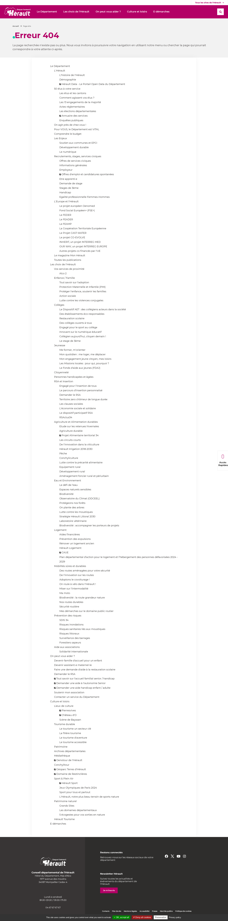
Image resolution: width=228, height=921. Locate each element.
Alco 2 (62, 273)
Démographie (67, 79)
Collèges (59, 305)
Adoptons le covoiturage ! (74, 579)
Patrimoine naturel (65, 801)
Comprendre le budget (67, 133)
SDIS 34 (63, 620)
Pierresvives (69, 710)
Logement (60, 530)
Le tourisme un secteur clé (75, 728)
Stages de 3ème (69, 188)
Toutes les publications (67, 260)
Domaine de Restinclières (71, 774)
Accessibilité (144, 911)
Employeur (65, 169)
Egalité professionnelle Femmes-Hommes (84, 197)
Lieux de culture (63, 706)
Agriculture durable (71, 430)
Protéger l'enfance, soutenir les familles (82, 291)
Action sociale (67, 296)
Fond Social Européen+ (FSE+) (77, 210)
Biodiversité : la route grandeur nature (82, 597)
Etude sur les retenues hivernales (79, 426)
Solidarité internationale (73, 651)
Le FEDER (65, 215)
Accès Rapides (223, 464)
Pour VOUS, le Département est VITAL (76, 129)
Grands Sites (66, 805)
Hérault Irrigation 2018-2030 (75, 449)
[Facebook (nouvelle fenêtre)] (166, 856)
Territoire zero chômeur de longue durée (83, 399)
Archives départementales (70, 751)
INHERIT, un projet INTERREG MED (80, 242)
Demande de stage (70, 183)
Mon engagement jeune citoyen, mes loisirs (85, 358)
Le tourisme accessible (73, 742)
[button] (47, 11)
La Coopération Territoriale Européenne (82, 228)
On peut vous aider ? (62, 656)
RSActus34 (65, 417)
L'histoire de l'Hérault (72, 75)
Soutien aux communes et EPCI (78, 142)
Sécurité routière (69, 606)
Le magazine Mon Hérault (69, 255)
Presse (154, 911)
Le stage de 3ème (70, 341)
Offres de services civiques (75, 160)
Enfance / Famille (64, 278)
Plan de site (116, 911)
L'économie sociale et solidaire (77, 408)
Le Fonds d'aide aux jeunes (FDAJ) (79, 367)
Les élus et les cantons (72, 93)
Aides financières (69, 534)
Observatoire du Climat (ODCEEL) (79, 498)
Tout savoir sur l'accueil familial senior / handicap (85, 678)
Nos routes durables (71, 602)
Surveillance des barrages (74, 638)
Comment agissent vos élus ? (76, 97)
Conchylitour (61, 764)
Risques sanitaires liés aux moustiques (82, 629)
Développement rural (72, 471)
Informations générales (73, 165)
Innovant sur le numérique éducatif (80, 332)
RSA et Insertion (63, 381)
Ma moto (64, 593)
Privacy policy (175, 917)
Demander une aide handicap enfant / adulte (83, 687)
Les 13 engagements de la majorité (80, 102)
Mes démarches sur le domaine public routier (86, 611)
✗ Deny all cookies (142, 917)
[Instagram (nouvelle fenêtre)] (184, 856)
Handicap (65, 192)
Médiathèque (62, 755)
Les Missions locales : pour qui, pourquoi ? (84, 363)
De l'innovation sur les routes (76, 575)
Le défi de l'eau (68, 485)
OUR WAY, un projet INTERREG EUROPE (83, 246)
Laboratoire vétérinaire (73, 521)
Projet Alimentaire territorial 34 (80, 435)
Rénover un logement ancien (76, 543)
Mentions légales (130, 911)
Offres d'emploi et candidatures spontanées (88, 174)
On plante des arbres (71, 507)
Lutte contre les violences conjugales (81, 300)
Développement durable (74, 147)
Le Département (60, 66)
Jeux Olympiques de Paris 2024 (78, 787)
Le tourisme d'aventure (73, 737)
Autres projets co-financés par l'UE (79, 251)
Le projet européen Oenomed (77, 206)
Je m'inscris (109, 890)
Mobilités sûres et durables (70, 566)
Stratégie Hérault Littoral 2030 (77, 516)
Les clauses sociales (71, 403)
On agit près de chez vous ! (70, 124)
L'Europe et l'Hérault (66, 201)
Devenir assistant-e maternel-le (73, 665)
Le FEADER (66, 219)
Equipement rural (69, 467)
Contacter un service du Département (76, 697)
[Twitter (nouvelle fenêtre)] (172, 856)
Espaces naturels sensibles (75, 489)
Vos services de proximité (69, 269)
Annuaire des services (75, 115)
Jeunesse (59, 345)
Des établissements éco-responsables (81, 314)
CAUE (65, 552)
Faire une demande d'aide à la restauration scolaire (84, 669)
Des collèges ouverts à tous (75, 323)
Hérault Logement (70, 548)
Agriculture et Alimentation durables (76, 421)
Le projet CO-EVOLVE (72, 237)
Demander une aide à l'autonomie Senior (81, 683)
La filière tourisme (70, 733)
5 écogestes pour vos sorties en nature (82, 814)
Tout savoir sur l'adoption (74, 282)
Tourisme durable (64, 724)
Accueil (16, 26)
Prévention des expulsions (75, 539)
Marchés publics (166, 911)
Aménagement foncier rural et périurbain (84, 476)
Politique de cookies (183, 911)
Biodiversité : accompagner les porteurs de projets (89, 525)
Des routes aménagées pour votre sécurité (84, 570)
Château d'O (69, 715)
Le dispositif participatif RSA (76, 412)
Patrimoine (60, 746)
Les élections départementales (77, 111)
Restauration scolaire (71, 318)
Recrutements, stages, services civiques (77, 156)
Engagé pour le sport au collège (78, 327)
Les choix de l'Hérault (63, 264)
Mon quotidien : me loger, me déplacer (82, 354)
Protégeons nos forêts (72, 503)
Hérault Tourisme (64, 819)
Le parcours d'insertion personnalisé (80, 390)
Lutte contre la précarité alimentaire (81, 462)
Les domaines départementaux (78, 810)
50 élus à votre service (67, 88)
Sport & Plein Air (63, 778)
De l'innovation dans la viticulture (79, 444)
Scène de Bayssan (70, 719)
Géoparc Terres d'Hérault (71, 769)
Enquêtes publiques (71, 120)
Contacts (105, 911)
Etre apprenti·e (68, 179)
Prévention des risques (67, 615)
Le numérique (67, 151)
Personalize (160, 917)
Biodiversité (66, 494)
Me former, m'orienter (72, 350)
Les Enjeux (60, 138)
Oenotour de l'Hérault (69, 760)
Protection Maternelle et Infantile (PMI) (82, 287)
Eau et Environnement (67, 480)
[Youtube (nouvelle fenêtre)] (178, 856)
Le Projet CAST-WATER (72, 233)
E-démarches (58, 823)
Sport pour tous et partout (74, 792)
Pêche (63, 453)
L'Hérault (59, 70)
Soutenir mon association (69, 692)
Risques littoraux (69, 633)
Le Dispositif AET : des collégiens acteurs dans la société (92, 309)
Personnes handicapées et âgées (73, 376)
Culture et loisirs (59, 701)
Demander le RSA (70, 394)
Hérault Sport (70, 783)
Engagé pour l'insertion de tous (78, 385)
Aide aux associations (67, 647)
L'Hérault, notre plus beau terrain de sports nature (89, 796)
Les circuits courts (70, 440)
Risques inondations (71, 624)
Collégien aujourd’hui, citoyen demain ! (82, 336)
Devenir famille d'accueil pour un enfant (78, 660)
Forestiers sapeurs (70, 642)
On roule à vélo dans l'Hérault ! (77, 584)
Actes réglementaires (72, 106)
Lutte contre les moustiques (76, 512)
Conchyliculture (68, 458)
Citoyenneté (61, 372)
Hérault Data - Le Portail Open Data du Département (93, 84)
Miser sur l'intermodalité (73, 588)
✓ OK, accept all (121, 917)
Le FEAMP (65, 224)
